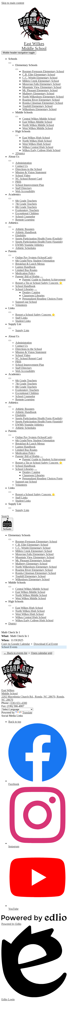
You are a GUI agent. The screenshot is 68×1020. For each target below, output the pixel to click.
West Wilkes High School (36, 143)
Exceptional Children (27, 213)
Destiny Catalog (31, 292)
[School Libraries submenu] (35, 290)
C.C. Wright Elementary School (39, 77)
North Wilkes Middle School (38, 125)
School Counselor (25, 216)
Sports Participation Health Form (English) (38, 238)
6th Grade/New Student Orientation (35, 260)
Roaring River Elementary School (41, 99)
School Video (22, 175)
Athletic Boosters (24, 229)
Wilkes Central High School (37, 147)
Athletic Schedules (25, 248)
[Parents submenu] (9, 255)
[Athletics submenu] (9, 226)
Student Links (23, 320)
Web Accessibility (25, 191)
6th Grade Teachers (26, 200)
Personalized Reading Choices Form (42, 298)
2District (20, 153)
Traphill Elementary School (37, 106)
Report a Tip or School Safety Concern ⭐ (38, 282)
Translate (27, 712)
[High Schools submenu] (16, 135)
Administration (23, 162)
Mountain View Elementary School (41, 87)
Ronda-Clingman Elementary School (42, 102)
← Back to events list (15, 652)
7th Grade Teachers (26, 203)
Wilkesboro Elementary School (39, 109)
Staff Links (21, 317)
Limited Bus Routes (26, 270)
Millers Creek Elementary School (40, 80)
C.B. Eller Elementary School (38, 74)
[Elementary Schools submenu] (16, 69)
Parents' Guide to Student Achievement (43, 279)
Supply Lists (22, 330)
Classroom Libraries (33, 295)
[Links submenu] (9, 312)
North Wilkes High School (37, 140)
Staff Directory (23, 188)
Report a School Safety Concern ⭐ (35, 314)
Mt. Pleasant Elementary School (40, 90)
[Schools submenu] (9, 62)
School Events (9, 647)
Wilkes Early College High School (41, 150)
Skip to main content (12, 2)
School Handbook (25, 286)
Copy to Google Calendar (15, 643)
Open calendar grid (41, 652)
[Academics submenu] (9, 198)
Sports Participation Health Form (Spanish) (39, 241)
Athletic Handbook (25, 232)
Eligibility (20, 235)
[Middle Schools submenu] (16, 116)
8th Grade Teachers (26, 207)
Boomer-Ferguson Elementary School (43, 71)
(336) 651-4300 (18, 702)
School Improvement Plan (29, 184)
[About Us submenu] (9, 160)
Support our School (26, 301)
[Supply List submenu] (9, 328)
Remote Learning (25, 219)
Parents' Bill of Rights (27, 276)
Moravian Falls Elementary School (41, 84)
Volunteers (21, 304)
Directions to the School (28, 169)
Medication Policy (25, 273)
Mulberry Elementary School (38, 93)
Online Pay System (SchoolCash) (33, 257)
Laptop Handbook (25, 266)
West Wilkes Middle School (37, 128)
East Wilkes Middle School (37, 121)
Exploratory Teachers (27, 210)
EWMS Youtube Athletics (29, 244)
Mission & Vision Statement (30, 172)
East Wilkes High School (36, 137)
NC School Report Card (28, 178)
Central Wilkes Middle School (38, 118)
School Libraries (24, 289)
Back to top (14, 721)
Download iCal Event (46, 643)
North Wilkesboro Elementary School (43, 96)
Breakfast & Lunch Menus (30, 263)
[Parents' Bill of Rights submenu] (41, 277)
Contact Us (21, 166)
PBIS (18, 181)
